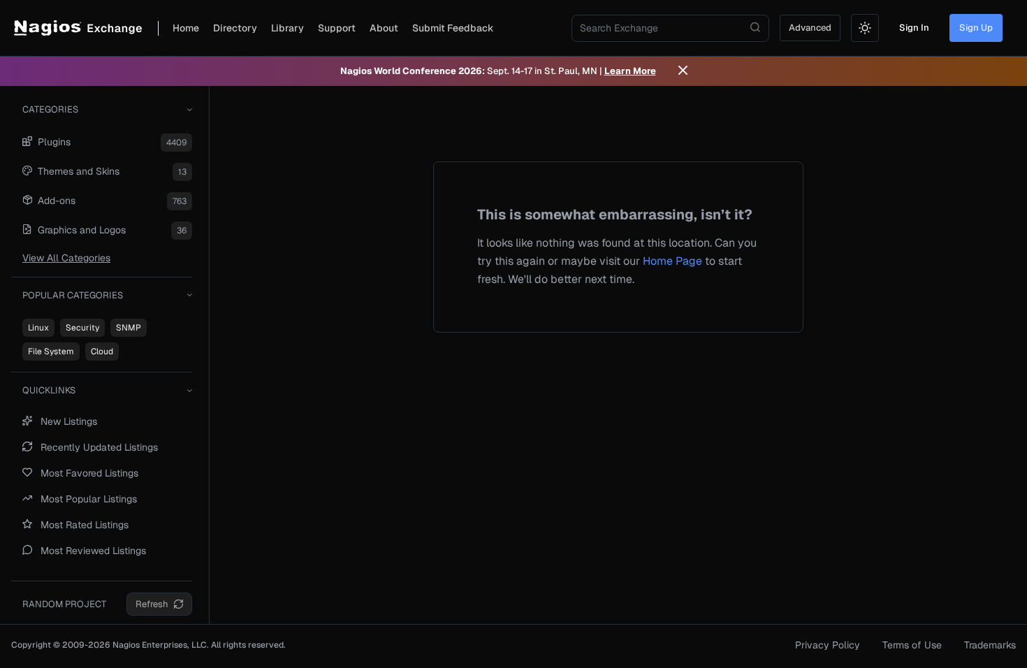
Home (186, 28)
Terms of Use (912, 645)
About (384, 28)
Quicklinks (48, 390)
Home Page (672, 261)
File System (51, 351)
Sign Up (976, 28)
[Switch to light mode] (865, 28)
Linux (38, 327)
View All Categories (66, 258)
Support (337, 28)
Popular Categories (72, 295)
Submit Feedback (453, 28)
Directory (235, 28)
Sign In (914, 28)
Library (287, 28)
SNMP (128, 327)
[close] (682, 71)
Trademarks (990, 645)
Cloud (102, 351)
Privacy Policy (827, 645)
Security (82, 327)
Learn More (630, 71)
